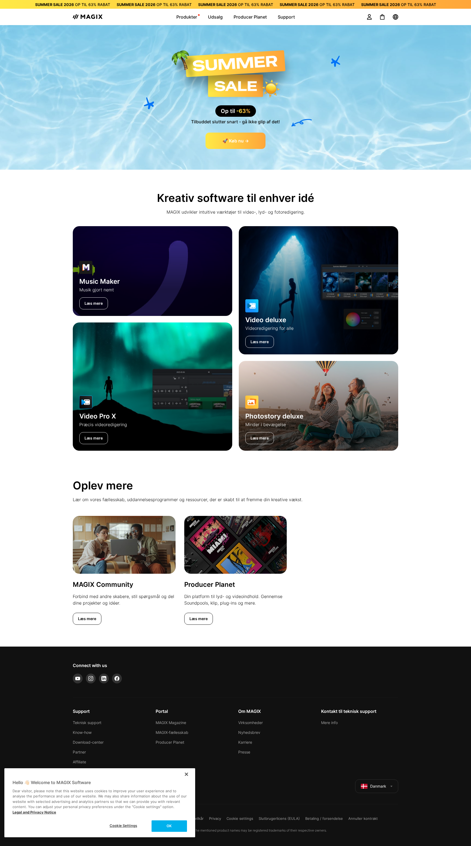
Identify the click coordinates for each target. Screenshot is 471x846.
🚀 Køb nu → (235, 141)
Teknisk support (87, 722)
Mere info (329, 722)
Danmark (378, 786)
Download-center (88, 742)
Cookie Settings (123, 825)
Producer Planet (170, 742)
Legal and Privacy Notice (34, 812)
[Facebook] (117, 678)
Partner (79, 752)
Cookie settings (240, 818)
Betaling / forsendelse (324, 818)
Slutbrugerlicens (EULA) (279, 818)
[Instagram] (91, 678)
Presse (244, 752)
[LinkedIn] (104, 678)
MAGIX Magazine (171, 722)
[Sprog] (395, 16)
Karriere (245, 742)
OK (169, 826)
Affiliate (79, 762)
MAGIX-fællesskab (172, 732)
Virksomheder (250, 722)
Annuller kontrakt (363, 818)
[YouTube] (78, 678)
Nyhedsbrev (249, 732)
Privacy (215, 818)
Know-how (82, 732)
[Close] (186, 774)
